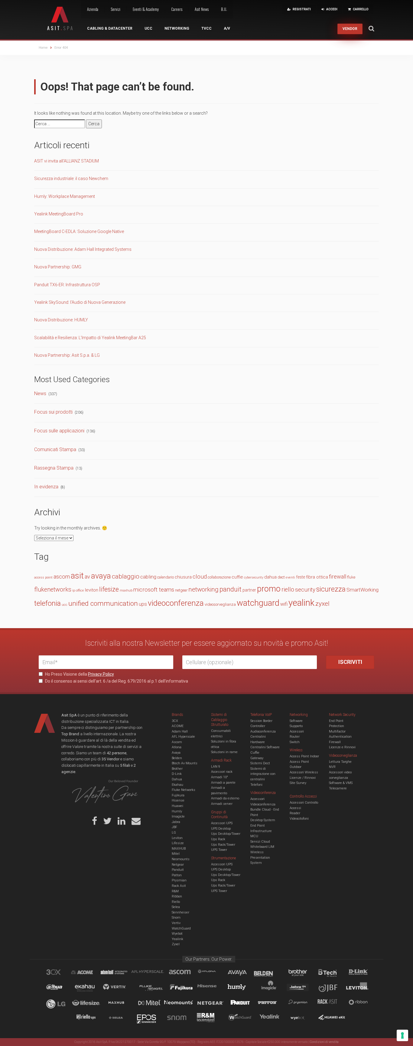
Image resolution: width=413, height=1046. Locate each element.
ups (143, 604)
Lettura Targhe (340, 762)
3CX (175, 721)
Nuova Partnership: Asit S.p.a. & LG (67, 355)
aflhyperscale (150, 973)
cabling (148, 577)
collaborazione (219, 577)
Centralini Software (265, 747)
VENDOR (350, 29)
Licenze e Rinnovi (342, 747)
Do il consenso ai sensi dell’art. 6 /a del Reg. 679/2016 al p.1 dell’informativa (116, 681)
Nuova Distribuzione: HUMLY (61, 319)
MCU (254, 836)
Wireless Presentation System (260, 857)
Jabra (176, 822)
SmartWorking (362, 590)
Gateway (256, 758)
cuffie (237, 577)
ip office (78, 590)
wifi (284, 604)
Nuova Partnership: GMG (57, 266)
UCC (148, 28)
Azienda (92, 9)
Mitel (176, 854)
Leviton (177, 838)
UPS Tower (219, 850)
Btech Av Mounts (184, 763)
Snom (176, 918)
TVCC (206, 28)
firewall (337, 576)
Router (295, 737)
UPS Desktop (221, 829)
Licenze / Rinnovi (303, 778)
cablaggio (125, 576)
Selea (176, 907)
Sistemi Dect (260, 763)
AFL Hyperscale (183, 737)
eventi (290, 577)
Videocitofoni (299, 819)
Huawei (177, 806)
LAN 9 (215, 767)
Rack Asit (179, 886)
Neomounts (181, 859)
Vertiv (176, 923)
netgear (181, 590)
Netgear (178, 865)
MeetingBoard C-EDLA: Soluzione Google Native (79, 231)
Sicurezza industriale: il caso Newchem (71, 178)
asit (77, 576)
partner (249, 590)
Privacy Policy (101, 674)
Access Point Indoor (304, 756)
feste (300, 577)
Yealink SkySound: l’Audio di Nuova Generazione (79, 302)
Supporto (296, 726)
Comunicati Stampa (55, 449)
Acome (89, 973)
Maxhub (120, 1003)
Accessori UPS (222, 823)
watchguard (258, 603)
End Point (257, 826)
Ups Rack (218, 839)
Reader (295, 813)
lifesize (109, 589)
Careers (176, 9)
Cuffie (254, 753)
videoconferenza (176, 603)
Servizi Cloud (260, 842)
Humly (177, 811)
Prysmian (179, 880)
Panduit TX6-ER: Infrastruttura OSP (67, 284)
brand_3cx (59, 973)
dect (281, 577)
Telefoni (256, 785)
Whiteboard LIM (262, 847)
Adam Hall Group (120, 973)
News (40, 393)
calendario (165, 577)
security (305, 589)
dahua (270, 577)
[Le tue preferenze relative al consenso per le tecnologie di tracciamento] (402, 1035)
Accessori (297, 731)
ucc (64, 605)
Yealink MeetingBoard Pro (58, 213)
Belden (177, 758)
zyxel (322, 603)
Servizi (115, 9)
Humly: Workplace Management (64, 196)
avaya (101, 575)
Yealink (177, 939)
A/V (227, 28)
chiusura (183, 577)
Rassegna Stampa (53, 468)
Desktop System (262, 820)
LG (174, 833)
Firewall (335, 742)
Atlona (176, 747)
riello (287, 589)
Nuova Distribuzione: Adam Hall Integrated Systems (83, 249)
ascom (62, 576)
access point (43, 577)
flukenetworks (52, 589)
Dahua (177, 779)
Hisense (178, 800)
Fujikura (178, 795)
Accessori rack (222, 772)
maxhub (126, 590)
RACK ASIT (331, 1003)
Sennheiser (180, 912)
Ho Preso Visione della (79, 674)
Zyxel (176, 944)
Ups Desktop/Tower (225, 834)
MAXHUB (179, 849)
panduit (231, 589)
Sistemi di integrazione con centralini (262, 774)
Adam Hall (180, 731)
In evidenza (46, 487)
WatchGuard (181, 928)
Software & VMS (341, 783)
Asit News (202, 9)
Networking (176, 28)
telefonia (47, 603)
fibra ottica (317, 577)
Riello (176, 902)
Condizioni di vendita (324, 1042)
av (87, 576)
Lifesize (178, 843)
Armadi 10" (219, 777)
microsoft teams (153, 589)
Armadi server (222, 804)
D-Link (177, 774)
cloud (200, 576)
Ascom (177, 742)
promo (269, 589)
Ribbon (177, 896)
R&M (175, 891)
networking (203, 589)
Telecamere (338, 788)
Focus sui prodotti (53, 412)
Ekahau (177, 785)
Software (296, 721)
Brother (177, 769)
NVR (332, 767)
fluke (351, 577)
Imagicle (178, 816)
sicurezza (331, 589)
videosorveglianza (220, 604)
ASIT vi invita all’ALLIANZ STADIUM (66, 161)
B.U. (224, 9)
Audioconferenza (263, 731)
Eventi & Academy (146, 9)
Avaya (176, 753)
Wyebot (177, 934)
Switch (295, 742)
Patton (177, 875)
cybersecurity (253, 577)
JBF (174, 827)
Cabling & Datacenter (109, 28)
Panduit (178, 870)
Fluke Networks (183, 790)
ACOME (178, 726)
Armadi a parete (223, 783)
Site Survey (298, 783)
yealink (301, 603)
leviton (91, 590)
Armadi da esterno (225, 798)
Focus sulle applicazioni (59, 431)
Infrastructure (261, 831)
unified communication (103, 603)
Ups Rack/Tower (223, 845)
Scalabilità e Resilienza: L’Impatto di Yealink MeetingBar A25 (90, 337)
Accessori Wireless (304, 772)
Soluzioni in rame (224, 752)
